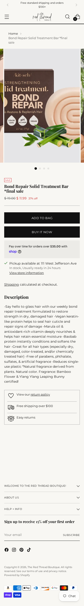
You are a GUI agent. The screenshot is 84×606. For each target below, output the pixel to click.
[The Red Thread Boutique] (42, 17)
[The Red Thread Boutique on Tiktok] (29, 550)
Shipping (11, 284)
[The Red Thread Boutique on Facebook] (7, 550)
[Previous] (8, 5)
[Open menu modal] (6, 17)
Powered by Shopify (17, 575)
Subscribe (71, 535)
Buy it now (42, 232)
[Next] (76, 5)
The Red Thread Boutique (44, 567)
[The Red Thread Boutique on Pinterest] (22, 550)
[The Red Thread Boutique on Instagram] (14, 550)
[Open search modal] (67, 17)
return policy (40, 394)
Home (13, 33)
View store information (26, 273)
